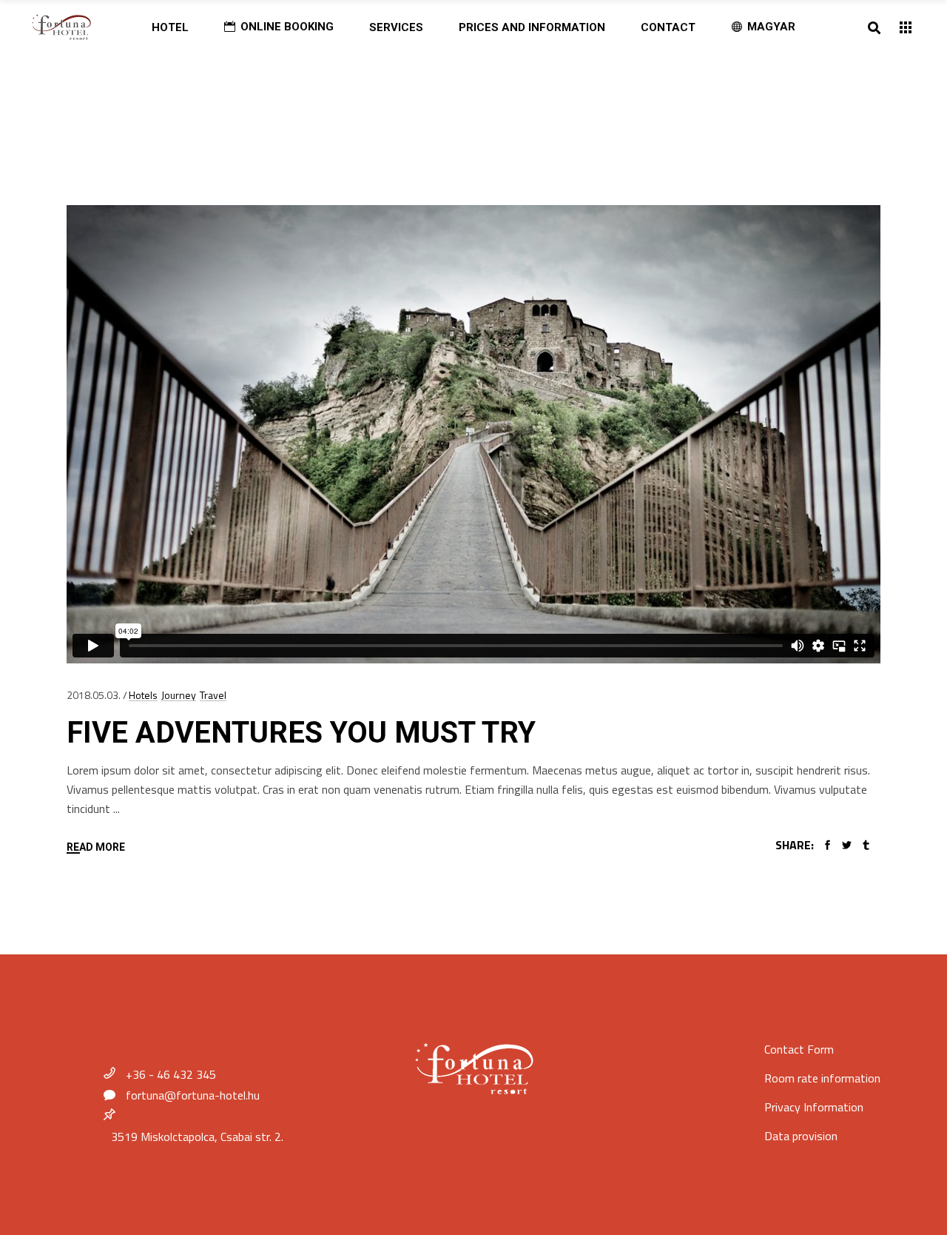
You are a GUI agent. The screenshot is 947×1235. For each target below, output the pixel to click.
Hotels (143, 695)
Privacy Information (813, 1107)
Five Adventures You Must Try (301, 732)
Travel (213, 695)
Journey (178, 695)
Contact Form (799, 1049)
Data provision (801, 1136)
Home (109, 97)
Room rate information (822, 1078)
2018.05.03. (94, 695)
